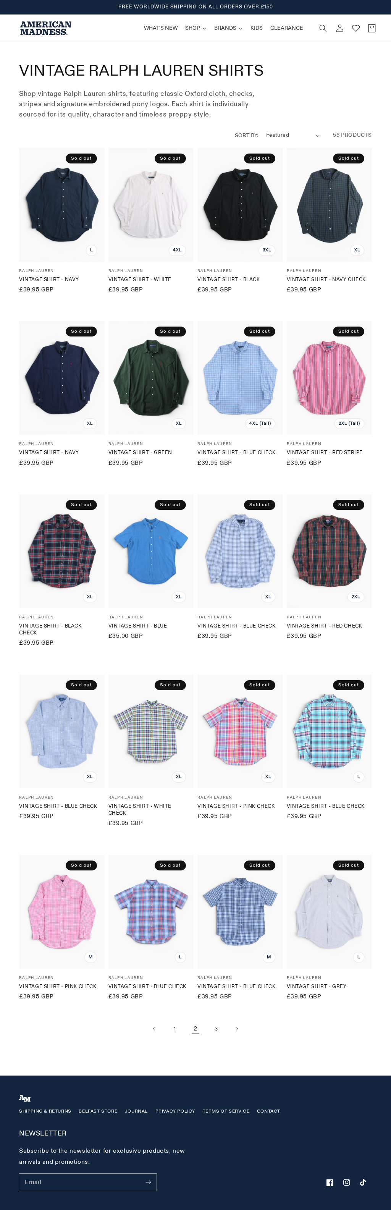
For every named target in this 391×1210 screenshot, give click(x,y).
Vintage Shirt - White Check (140, 809)
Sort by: (247, 135)
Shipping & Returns (45, 1111)
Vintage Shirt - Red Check (324, 626)
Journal (136, 1111)
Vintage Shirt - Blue (137, 626)
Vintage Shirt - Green (140, 453)
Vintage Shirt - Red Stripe (325, 453)
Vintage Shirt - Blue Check (236, 453)
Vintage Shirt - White (140, 280)
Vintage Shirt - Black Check (50, 629)
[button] (323, 28)
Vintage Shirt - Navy (49, 280)
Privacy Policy (175, 1111)
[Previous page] (154, 1028)
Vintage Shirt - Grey (317, 987)
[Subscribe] (148, 1182)
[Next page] (236, 1028)
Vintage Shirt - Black (228, 280)
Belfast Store (98, 1111)
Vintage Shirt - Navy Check (326, 280)
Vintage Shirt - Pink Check (236, 806)
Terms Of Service (226, 1111)
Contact (268, 1111)
